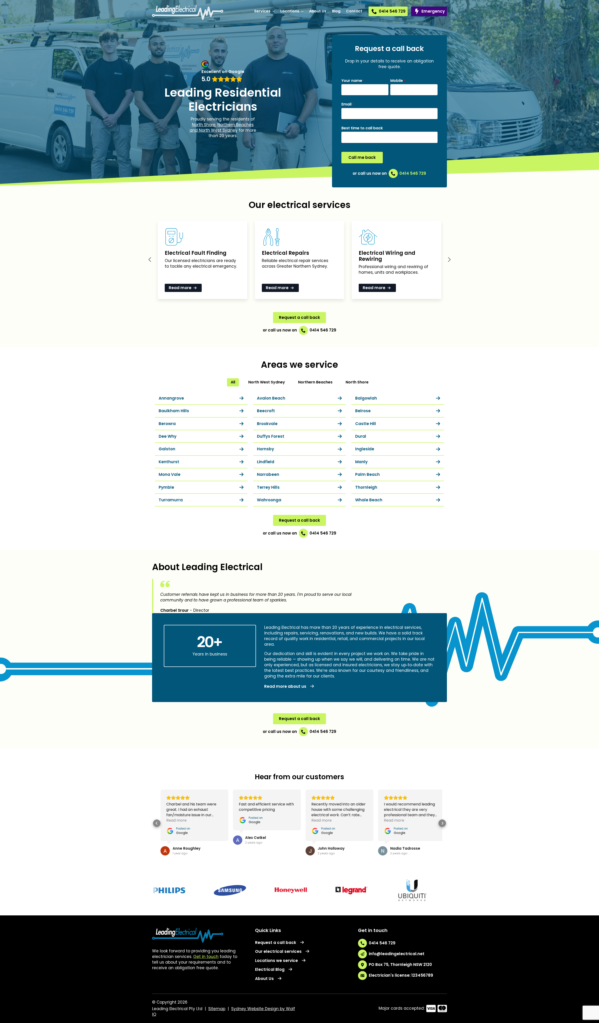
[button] (149, 259)
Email (347, 104)
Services (262, 11)
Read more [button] (173, 820)
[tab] (233, 382)
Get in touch (206, 956)
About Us (317, 11)
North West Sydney (218, 130)
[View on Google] (161, 851)
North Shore (203, 124)
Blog (336, 11)
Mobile (397, 80)
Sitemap (216, 1009)
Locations (289, 11)
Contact (354, 11)
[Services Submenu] (274, 11)
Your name (353, 80)
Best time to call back (362, 128)
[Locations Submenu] (302, 11)
